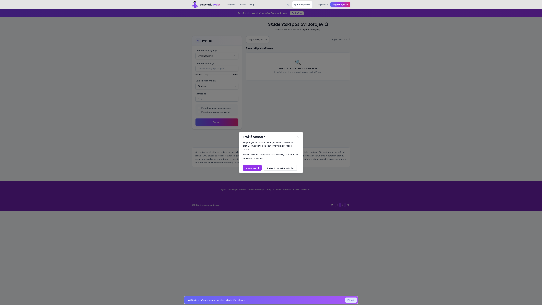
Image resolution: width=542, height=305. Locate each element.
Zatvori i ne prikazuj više (280, 167)
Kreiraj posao (303, 4)
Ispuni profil (252, 167)
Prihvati (351, 300)
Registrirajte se (340, 4)
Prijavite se (323, 4)
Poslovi (242, 4)
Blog (252, 4)
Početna (231, 4)
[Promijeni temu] (288, 4)
